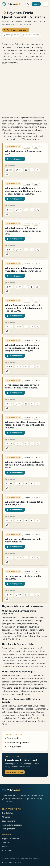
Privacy (5, 846)
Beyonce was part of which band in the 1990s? (23, 577)
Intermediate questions (18, 742)
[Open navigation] (45, 4)
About (11, 862)
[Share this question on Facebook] (31, 170)
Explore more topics (14, 772)
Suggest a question (10, 838)
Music (36, 147)
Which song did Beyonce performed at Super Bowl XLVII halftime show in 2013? (24, 464)
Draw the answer (16, 159)
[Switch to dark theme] (27, 4)
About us (6, 842)
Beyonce (27, 147)
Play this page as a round (17, 30)
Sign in (36, 4)
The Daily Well (8, 813)
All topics (6, 817)
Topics (5, 862)
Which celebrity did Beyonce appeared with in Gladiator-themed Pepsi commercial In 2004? (23, 191)
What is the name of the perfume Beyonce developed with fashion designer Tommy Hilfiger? (22, 348)
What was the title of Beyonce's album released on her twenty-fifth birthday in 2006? (25, 424)
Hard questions (14, 746)
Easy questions (14, 738)
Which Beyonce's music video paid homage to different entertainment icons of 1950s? (23, 308)
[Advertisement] (25, 90)
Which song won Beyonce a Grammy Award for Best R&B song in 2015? (24, 269)
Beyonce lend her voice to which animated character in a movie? (22, 386)
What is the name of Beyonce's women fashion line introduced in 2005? (23, 231)
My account (7, 850)
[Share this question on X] (37, 170)
